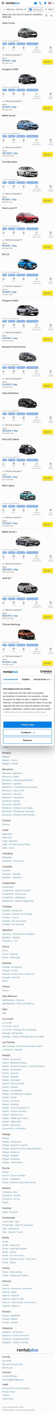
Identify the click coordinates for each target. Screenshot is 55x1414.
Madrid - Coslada (9, 1087)
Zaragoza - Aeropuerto (12, 1332)
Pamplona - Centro (11, 1199)
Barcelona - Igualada (11, 783)
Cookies (5, 1395)
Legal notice (8, 1398)
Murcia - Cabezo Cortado (13, 1175)
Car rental (6, 1361)
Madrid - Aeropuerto (11, 1059)
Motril (4, 981)
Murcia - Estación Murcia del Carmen (19, 1182)
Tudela (5, 1202)
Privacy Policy (8, 1392)
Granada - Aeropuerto (12, 967)
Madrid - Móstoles (10, 1104)
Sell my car (7, 1368)
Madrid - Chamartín (11, 1080)
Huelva (5, 990)
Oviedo (5, 747)
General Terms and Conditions (16, 1388)
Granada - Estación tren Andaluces (18, 974)
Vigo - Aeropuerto (10, 1228)
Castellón (6, 870)
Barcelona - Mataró (11, 801)
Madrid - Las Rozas (11, 1101)
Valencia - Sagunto (10, 1306)
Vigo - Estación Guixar (12, 1232)
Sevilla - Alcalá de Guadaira (14, 1248)
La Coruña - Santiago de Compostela (19, 1030)
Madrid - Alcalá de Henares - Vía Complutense (23, 1066)
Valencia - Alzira (9, 1292)
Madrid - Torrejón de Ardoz (14, 1111)
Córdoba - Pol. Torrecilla (13, 924)
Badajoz (6, 757)
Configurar (26, 732)
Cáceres (6, 824)
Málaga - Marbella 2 (11, 1159)
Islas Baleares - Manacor (13, 1000)
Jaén (4, 1013)
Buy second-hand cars (12, 1364)
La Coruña (7, 1023)
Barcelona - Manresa (11, 794)
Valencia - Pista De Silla (12, 1299)
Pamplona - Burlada (11, 1195)
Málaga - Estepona (11, 1152)
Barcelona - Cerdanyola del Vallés (17, 780)
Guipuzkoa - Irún (9, 941)
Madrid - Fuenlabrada (12, 1090)
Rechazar (27, 740)
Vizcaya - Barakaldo (11, 1315)
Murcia (5, 1172)
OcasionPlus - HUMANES (14, 1128)
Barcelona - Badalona (12, 773)
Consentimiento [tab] (10, 679)
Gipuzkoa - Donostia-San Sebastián (18, 934)
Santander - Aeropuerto (13, 861)
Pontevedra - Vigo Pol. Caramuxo (17, 1225)
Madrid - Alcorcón (10, 1073)
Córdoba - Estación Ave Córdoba (17, 914)
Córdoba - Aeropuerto (12, 910)
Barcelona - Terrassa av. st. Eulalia (17, 808)
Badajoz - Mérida (10, 763)
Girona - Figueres (10, 954)
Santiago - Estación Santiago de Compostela (23, 1036)
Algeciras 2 (7, 834)
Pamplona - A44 (9, 1192)
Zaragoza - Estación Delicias (15, 1342)
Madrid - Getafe (9, 1097)
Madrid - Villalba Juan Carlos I (15, 1118)
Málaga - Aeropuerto (11, 1141)
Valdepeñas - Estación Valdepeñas (18, 901)
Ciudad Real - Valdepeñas (14, 897)
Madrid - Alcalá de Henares (14, 1063)
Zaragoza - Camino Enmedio (15, 1335)
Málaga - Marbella (10, 1155)
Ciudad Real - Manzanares (14, 894)
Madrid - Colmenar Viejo (13, 1083)
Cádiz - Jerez (8, 848)
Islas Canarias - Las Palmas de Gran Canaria (22, 1046)
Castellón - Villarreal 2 (12, 877)
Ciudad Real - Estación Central (16, 890)
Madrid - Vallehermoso (12, 1115)
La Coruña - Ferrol (10, 1026)
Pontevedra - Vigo (10, 1221)
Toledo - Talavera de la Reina (15, 1275)
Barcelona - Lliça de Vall (13, 790)
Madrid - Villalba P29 (11, 1121)
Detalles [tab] (26, 679)
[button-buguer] (3, 3)
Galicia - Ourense (10, 1212)
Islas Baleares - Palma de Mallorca (18, 1003)
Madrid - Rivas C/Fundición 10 (16, 1108)
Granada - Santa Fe (11, 977)
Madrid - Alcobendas (11, 1069)
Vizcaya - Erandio (10, 1322)
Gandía (5, 1285)
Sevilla (5, 1241)
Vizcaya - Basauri (10, 1319)
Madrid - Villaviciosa (11, 1125)
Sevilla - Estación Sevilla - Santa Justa (19, 1259)
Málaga (5, 1138)
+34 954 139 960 (9, 1376)
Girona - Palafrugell (11, 957)
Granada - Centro (10, 970)
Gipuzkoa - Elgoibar (11, 937)
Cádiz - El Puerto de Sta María (16, 844)
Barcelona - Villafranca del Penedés (18, 815)
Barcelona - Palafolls (11, 804)
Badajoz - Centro (10, 760)
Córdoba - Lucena (10, 917)
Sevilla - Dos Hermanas (13, 1255)
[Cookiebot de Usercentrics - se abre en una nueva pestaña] (40, 672)
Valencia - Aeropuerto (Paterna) (16, 1288)
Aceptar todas (27, 725)
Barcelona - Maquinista (12, 797)
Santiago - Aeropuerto (12, 1033)
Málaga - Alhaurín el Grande (15, 1145)
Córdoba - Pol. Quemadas (14, 921)
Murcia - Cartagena (11, 1179)
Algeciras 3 (7, 837)
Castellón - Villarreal (11, 874)
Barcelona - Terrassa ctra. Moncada (18, 811)
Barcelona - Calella (10, 777)
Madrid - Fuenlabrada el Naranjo (16, 1094)
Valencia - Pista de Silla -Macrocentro (19, 1302)
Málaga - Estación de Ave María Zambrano (22, 1148)
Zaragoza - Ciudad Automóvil (15, 1339)
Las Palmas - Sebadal (12, 1050)
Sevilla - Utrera (8, 1262)
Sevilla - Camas (9, 1252)
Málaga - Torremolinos (12, 1162)
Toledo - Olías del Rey (12, 1272)
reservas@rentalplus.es (12, 1380)
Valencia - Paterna (10, 1295)
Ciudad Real (7, 887)
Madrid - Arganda (10, 1076)
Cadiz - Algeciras (9, 841)
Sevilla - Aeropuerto (11, 1245)
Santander (7, 857)
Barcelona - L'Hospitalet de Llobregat (19, 787)
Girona (5, 950)
